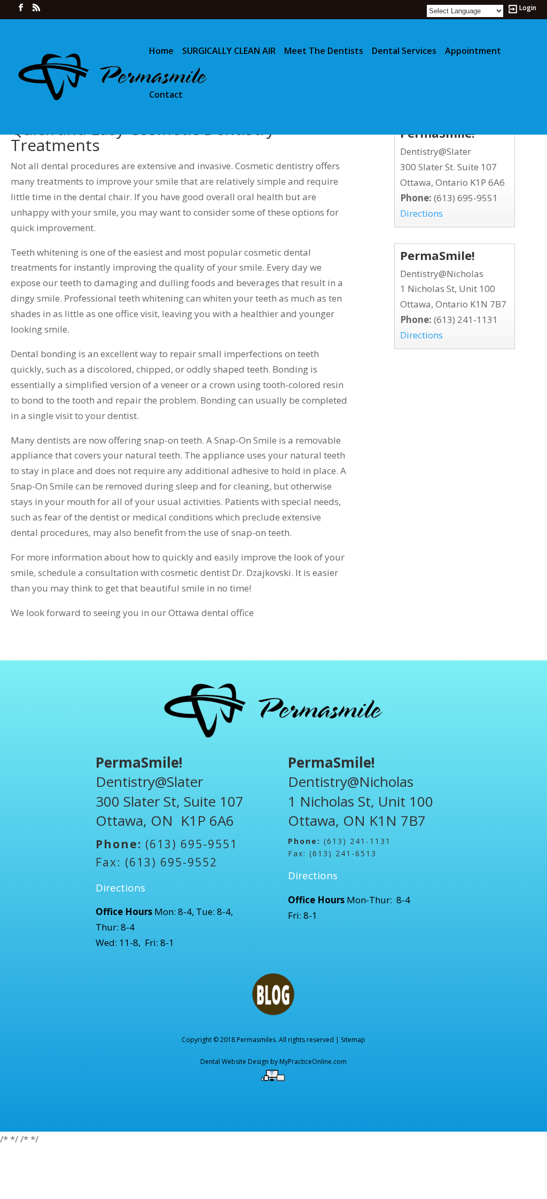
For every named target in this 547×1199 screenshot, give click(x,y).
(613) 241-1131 (466, 319)
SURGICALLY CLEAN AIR (229, 52)
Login (527, 8)
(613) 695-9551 (466, 198)
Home (161, 52)
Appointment (473, 52)
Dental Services (404, 52)
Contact (166, 95)
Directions (421, 213)
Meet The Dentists (323, 52)
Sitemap (353, 1039)
